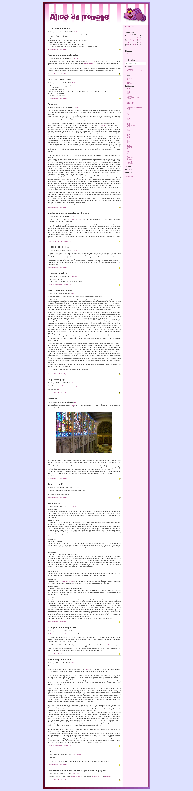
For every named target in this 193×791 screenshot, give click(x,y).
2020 (128, 112)
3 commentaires (53, 207)
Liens (127, 166)
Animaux (129, 83)
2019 (128, 113)
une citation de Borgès (75, 219)
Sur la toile (75, 58)
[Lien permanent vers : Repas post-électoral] (120, 268)
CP (128, 156)
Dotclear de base (131, 55)
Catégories (130, 86)
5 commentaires (53, 49)
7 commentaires (53, 764)
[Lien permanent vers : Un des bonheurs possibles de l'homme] (120, 241)
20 (133, 42)
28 (135, 44)
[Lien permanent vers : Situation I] (120, 479)
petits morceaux (111, 645)
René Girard (65, 634)
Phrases (74, 276)
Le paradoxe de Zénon (59, 79)
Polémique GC (131, 163)
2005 (128, 134)
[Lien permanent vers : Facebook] (120, 207)
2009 (128, 129)
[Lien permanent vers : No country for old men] (120, 746)
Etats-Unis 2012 (131, 125)
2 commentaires (53, 98)
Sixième (129, 150)
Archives (129, 169)
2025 (128, 90)
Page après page (56, 379)
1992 (128, 142)
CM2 (128, 151)
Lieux (128, 82)
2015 (128, 120)
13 (133, 40)
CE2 (128, 153)
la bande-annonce (67, 581)
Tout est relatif (55, 484)
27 (133, 44)
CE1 (128, 155)
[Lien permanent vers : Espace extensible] (120, 285)
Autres (127, 177)
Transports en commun (133, 97)
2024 (128, 91)
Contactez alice (129, 176)
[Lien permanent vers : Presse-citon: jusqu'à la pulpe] (120, 74)
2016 (128, 119)
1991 (128, 144)
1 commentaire (52, 393)
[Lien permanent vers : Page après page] (120, 393)
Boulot (129, 95)
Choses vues (130, 102)
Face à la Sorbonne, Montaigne (135, 70)
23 (140, 42)
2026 (128, 88)
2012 (128, 124)
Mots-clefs (129, 78)
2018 (128, 115)
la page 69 (60, 386)
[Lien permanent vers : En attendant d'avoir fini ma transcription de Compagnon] (120, 780)
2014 (128, 122)
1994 (128, 141)
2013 (128, 123)
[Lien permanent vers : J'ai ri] (120, 765)
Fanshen (73, 405)
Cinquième (130, 148)
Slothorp (87, 669)
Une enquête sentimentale (134, 161)
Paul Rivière (77, 755)
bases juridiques (89, 63)
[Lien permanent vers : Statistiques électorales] (120, 374)
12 (130, 40)
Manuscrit (129, 53)
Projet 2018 (130, 114)
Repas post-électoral (58, 247)
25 (128, 44)
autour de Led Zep (76, 777)
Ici (48, 637)
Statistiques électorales (60, 290)
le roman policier (55, 634)
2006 (128, 133)
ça (94, 61)
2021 (128, 109)
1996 (128, 140)
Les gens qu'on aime (132, 110)
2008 (75, 32)
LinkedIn (102, 125)
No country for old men (59, 659)
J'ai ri (50, 751)
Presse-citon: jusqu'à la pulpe (63, 55)
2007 (128, 130)
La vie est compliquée (59, 28)
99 (58, 390)
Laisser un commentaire (55, 241)
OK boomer (130, 93)
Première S (130, 146)
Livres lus (129, 101)
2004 (128, 135)
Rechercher (130, 60)
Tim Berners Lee (96, 777)
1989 (128, 145)
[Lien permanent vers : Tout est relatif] (120, 498)
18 (128, 42)
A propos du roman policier (62, 627)
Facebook (53, 104)
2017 (128, 118)
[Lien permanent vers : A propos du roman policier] (120, 654)
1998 (128, 139)
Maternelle (130, 157)
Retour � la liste (129, 26)
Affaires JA (130, 162)
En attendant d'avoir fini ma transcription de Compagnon (77, 770)
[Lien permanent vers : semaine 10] (120, 622)
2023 (128, 92)
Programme (130, 69)
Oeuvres (129, 81)
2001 (128, 136)
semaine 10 (54, 503)
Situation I (53, 399)
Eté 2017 (129, 117)
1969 (128, 158)
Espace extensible (57, 273)
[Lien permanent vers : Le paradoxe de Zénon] (120, 98)
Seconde (129, 147)
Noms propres (130, 79)
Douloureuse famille (132, 106)
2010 (128, 128)
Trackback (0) (63, 49)
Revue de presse (131, 104)
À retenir (129, 67)
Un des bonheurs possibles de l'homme (68, 213)
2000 (128, 137)
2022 (128, 108)
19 (130, 42)
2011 (128, 126)
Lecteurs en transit (132, 99)
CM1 (128, 152)
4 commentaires (53, 74)
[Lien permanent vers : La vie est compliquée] (120, 49)
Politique (129, 96)
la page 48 (76, 386)
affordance (107, 777)
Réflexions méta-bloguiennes (134, 107)
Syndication (130, 172)
